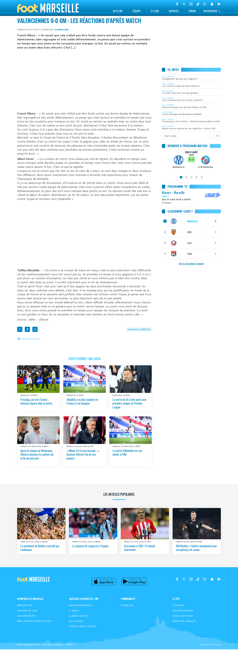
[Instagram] (191, 4)
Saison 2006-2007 (31, 339)
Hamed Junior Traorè (82, 626)
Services (173, 11)
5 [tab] (201, 177)
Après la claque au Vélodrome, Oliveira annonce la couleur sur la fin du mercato (37, 454)
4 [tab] (196, 177)
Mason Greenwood (80, 605)
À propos (178, 605)
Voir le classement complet (191, 263)
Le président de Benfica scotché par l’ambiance (40, 548)
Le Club (155, 11)
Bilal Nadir (76, 621)
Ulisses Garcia (78, 616)
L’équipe (136, 11)
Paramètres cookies (210, 644)
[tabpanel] (191, 161)
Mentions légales (184, 621)
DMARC (69, 644)
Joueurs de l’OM (27, 610)
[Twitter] (184, 4)
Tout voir (170, 136)
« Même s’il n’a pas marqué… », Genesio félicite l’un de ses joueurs (83, 454)
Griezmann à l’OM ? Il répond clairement (139, 548)
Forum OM (127, 605)
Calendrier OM (26, 616)
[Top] (229, 644)
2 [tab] (186, 177)
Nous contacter (183, 616)
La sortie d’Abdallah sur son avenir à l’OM (127, 452)
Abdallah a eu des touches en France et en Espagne (82, 401)
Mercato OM (24, 605)
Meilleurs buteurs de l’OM (34, 621)
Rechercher (210, 11)
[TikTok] (198, 4)
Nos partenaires (183, 610)
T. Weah (73, 610)
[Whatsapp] (35, 329)
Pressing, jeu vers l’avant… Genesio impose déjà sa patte (36, 401)
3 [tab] (191, 177)
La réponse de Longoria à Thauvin (90, 546)
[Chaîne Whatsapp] (204, 4)
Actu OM (117, 11)
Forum (192, 11)
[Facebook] (177, 4)
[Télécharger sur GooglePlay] (219, 4)
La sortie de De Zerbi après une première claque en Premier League (129, 403)
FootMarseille (61, 29)
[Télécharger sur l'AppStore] (212, 4)
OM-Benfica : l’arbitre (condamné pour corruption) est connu (196, 548)
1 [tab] (181, 177)
